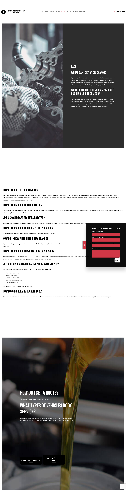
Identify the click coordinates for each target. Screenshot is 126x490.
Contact (75, 12)
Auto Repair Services (55, 12)
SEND (117, 260)
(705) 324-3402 (120, 12)
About (46, 12)
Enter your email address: (99, 243)
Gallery (69, 12)
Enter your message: (97, 248)
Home (41, 12)
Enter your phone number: (99, 237)
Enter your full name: (97, 231)
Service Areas (82, 12)
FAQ (64, 12)
